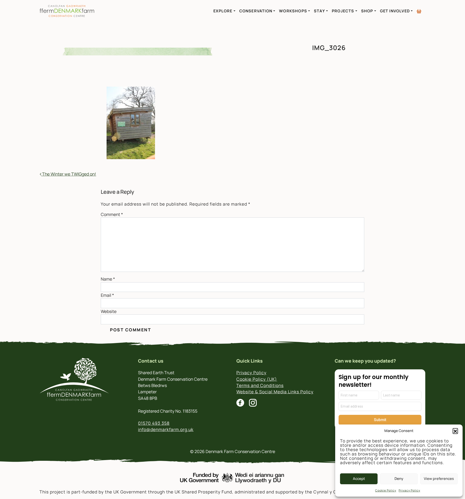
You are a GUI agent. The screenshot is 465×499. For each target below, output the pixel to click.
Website (108, 311)
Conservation (255, 11)
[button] (455, 430)
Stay (319, 11)
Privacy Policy (409, 490)
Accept (359, 478)
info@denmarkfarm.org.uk (166, 429)
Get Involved (395, 11)
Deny (399, 478)
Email (107, 295)
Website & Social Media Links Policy (274, 392)
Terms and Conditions (260, 385)
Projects (343, 11)
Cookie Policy (385, 490)
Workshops (293, 11)
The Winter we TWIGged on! (68, 174)
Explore (222, 11)
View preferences (439, 478)
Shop (367, 11)
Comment (112, 214)
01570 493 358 (154, 423)
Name (108, 279)
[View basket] (419, 9)
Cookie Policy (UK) (256, 379)
